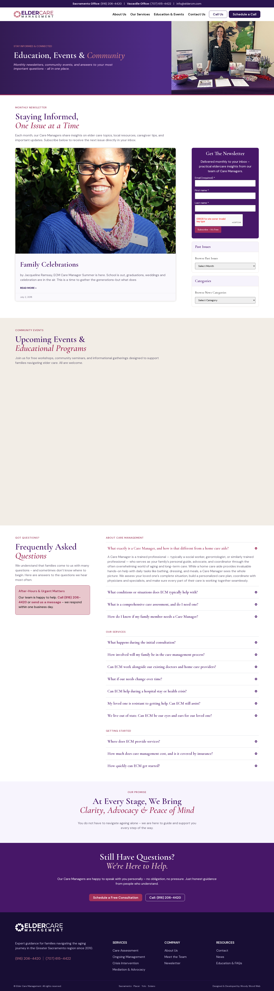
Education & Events (169, 14)
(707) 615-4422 (160, 4)
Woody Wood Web (250, 986)
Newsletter (172, 963)
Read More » (28, 288)
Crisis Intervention (126, 963)
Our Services (140, 14)
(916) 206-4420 (111, 4)
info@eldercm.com (188, 4)
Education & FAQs (229, 963)
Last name (202, 203)
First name (202, 190)
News (220, 957)
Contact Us (196, 14)
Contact (222, 950)
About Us (119, 14)
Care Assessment (125, 950)
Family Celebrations (49, 264)
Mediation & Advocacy (129, 969)
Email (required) (205, 178)
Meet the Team (175, 957)
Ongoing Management (129, 957)
